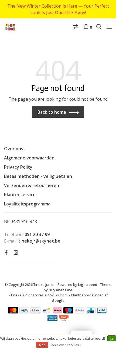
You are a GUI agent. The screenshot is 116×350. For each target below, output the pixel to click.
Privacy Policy (18, 167)
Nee (42, 345)
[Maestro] (68, 312)
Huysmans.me (60, 289)
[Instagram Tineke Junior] (16, 253)
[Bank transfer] (35, 312)
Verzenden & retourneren (31, 185)
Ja (111, 338)
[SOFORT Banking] (57, 312)
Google (58, 300)
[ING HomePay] (64, 320)
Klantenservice (20, 195)
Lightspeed (87, 284)
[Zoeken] (99, 27)
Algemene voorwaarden (29, 158)
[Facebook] (6, 253)
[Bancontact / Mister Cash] (47, 312)
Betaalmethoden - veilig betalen (38, 176)
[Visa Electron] (102, 312)
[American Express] (52, 320)
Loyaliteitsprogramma (27, 204)
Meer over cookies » (65, 345)
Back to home (51, 112)
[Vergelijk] (76, 27)
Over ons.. (14, 149)
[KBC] (90, 312)
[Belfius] (79, 312)
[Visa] (24, 312)
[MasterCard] (13, 312)
